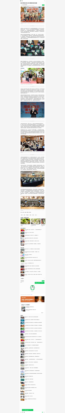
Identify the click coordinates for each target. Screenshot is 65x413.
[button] (21, 412)
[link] (22, 412)
